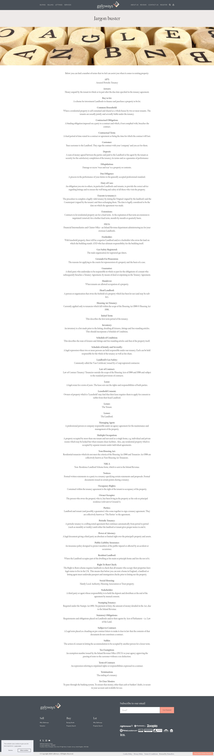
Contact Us (153, 5)
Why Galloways (44, 722)
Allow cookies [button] (24, 750)
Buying (42, 5)
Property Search (71, 726)
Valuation (42, 726)
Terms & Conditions (151, 754)
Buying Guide (70, 722)
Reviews (143, 5)
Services (67, 5)
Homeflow (170, 754)
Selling (50, 5)
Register (163, 5)
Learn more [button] (17, 746)
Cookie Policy (127, 754)
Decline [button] (10, 750)
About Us (134, 5)
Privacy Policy (138, 754)
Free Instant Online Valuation (202, 753)
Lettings (58, 5)
